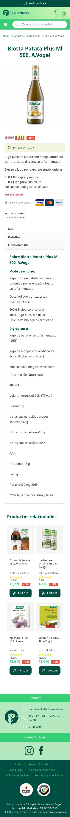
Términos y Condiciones (49, 775)
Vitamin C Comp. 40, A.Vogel (49, 639)
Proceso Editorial (39, 764)
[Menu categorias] (7, 24)
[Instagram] (29, 750)
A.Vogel (21, 217)
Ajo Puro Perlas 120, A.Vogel (19, 639)
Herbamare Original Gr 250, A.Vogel (48, 564)
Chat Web (35, 726)
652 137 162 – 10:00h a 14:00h (44, 718)
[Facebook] (41, 750)
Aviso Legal (16, 770)
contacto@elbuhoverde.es (46, 709)
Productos (18, 36)
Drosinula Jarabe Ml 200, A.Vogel (20, 562)
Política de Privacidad (42, 770)
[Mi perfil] (55, 13)
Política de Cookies (17, 775)
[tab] (11, 229)
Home (6, 36)
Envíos (19, 764)
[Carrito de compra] (64, 13)
